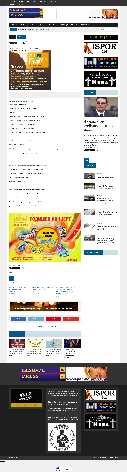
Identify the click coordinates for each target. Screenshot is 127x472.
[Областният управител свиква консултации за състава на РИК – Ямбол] (89, 228)
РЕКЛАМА (110, 457)
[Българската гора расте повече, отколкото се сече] (89, 178)
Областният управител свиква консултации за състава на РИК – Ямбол (107, 228)
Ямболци (54, 1)
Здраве (34, 1)
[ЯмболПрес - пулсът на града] (26, 13)
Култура (20, 1)
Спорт (27, 1)
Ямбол (22, 349)
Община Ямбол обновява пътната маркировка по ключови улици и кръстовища (107, 188)
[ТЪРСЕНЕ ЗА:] (108, 29)
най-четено (89, 92)
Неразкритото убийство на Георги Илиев (99, 125)
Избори (12, 4)
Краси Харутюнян (21, 101)
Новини (12, 1)
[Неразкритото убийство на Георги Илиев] (101, 115)
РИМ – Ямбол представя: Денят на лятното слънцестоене (18, 288)
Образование (44, 1)
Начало (96, 457)
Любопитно (21, 4)
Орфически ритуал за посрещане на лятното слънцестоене (42, 288)
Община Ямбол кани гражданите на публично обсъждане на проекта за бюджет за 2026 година (62, 411)
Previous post (40, 326)
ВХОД (116, 457)
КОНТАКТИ (103, 457)
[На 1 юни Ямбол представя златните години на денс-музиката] (72, 347)
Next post (51, 326)
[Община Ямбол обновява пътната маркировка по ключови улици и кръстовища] (89, 188)
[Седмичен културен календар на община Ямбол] (17, 347)
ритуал (30, 48)
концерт (24, 48)
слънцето (36, 48)
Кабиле (18, 48)
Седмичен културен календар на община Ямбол (16, 353)
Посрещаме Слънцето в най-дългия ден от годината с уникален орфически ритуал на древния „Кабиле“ (66, 290)
